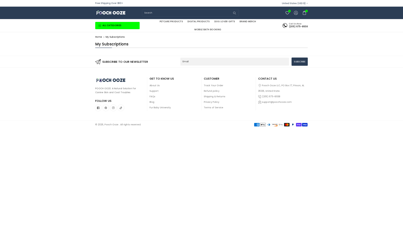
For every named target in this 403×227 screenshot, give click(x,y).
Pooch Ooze (111, 124)
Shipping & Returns (214, 96)
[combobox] (187, 12)
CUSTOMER (211, 78)
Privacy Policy (211, 102)
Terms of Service (213, 107)
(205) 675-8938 (271, 96)
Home (98, 36)
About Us (155, 85)
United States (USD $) (294, 3)
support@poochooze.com (277, 102)
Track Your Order (213, 85)
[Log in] (295, 12)
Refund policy (211, 91)
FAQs (152, 96)
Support (154, 91)
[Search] (234, 13)
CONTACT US (267, 78)
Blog (152, 102)
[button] (304, 12)
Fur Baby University (160, 107)
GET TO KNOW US (162, 78)
